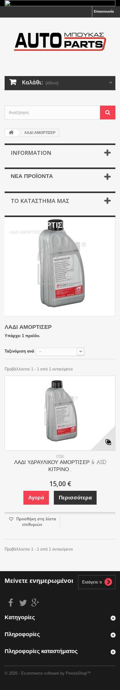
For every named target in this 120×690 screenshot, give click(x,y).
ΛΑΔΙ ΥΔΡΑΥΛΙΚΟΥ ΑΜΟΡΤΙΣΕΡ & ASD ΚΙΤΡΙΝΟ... (60, 466)
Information (31, 152)
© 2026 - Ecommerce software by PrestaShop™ (48, 673)
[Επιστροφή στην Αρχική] (11, 133)
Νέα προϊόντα (32, 177)
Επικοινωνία (104, 11)
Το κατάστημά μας (40, 200)
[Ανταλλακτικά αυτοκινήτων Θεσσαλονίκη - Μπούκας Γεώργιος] (60, 41)
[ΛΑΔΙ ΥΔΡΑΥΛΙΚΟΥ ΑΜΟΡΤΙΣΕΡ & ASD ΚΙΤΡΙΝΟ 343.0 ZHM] (60, 413)
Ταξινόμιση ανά (19, 351)
